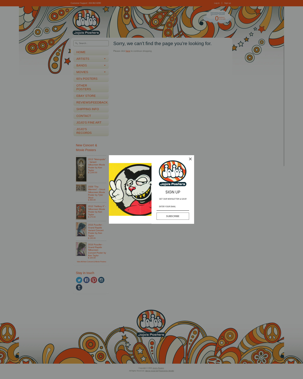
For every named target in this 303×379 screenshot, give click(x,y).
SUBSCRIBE (172, 216)
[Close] (190, 159)
